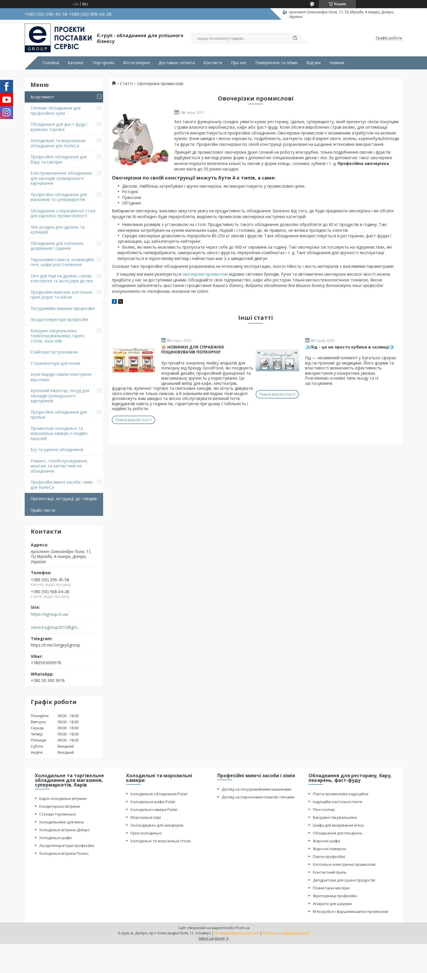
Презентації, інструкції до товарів (64, 498)
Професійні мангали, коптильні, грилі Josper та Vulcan (62, 294)
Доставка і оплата (176, 63)
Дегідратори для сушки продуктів (344, 880)
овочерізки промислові (205, 274)
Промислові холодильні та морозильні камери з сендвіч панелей (59, 433)
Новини (336, 63)
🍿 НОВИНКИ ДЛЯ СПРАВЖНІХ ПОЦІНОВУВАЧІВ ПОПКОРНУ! (192, 349)
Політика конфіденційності (286, 933)
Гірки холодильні (146, 833)
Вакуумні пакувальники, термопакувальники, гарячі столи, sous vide (57, 336)
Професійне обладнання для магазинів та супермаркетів (59, 197)
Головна (50, 63)
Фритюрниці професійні (335, 895)
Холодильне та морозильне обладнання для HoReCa (58, 143)
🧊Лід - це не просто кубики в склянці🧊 (349, 347)
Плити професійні (329, 856)
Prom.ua (243, 927)
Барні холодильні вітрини (63, 798)
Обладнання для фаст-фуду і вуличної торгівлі (59, 126)
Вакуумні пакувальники (335, 817)
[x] (120, 302)
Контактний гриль (330, 872)
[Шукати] (295, 38)
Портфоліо (103, 63)
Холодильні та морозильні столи (160, 840)
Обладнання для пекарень (338, 833)
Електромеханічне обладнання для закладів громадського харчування (61, 178)
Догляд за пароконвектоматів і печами (258, 797)
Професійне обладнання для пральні (59, 414)
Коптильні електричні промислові (344, 864)
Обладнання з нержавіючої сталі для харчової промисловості (63, 213)
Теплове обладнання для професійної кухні (55, 110)
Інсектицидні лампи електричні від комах (61, 376)
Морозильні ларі (145, 817)
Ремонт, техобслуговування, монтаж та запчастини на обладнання (59, 466)
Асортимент (43, 97)
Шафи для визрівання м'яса (338, 825)
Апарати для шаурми (332, 903)
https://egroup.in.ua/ (50, 614)
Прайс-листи (43, 510)
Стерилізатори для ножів (55, 363)
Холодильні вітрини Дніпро (64, 829)
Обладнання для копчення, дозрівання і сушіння (57, 245)
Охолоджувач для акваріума (156, 825)
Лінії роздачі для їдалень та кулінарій (58, 229)
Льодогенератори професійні (59, 319)
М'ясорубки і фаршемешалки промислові (350, 911)
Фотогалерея (136, 63)
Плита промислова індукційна (340, 793)
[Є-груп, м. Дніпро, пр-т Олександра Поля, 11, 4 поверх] (58, 38)
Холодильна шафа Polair (152, 801)
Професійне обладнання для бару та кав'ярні (59, 159)
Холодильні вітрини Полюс (64, 853)
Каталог (76, 63)
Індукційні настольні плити (337, 801)
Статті (126, 83)
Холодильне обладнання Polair (159, 793)
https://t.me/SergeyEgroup (55, 645)
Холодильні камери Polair (153, 809)
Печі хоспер (324, 809)
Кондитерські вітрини (59, 806)
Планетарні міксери (331, 888)
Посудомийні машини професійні (63, 308)
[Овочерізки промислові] (141, 140)
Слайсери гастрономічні (54, 352)
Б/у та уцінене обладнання (57, 449)
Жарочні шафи (326, 840)
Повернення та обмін (276, 63)
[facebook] (114, 302)
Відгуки (313, 63)
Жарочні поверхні (329, 848)
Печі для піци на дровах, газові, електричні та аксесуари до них (62, 278)
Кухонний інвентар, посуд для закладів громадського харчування (60, 395)
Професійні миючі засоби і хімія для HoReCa (61, 484)
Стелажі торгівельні (57, 814)
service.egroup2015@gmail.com (56, 627)
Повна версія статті (133, 419)
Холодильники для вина (61, 822)
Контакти (212, 63)
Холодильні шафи (55, 837)
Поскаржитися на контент (236, 933)
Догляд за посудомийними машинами (256, 789)
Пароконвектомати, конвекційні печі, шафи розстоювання (62, 262)
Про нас (239, 63)
